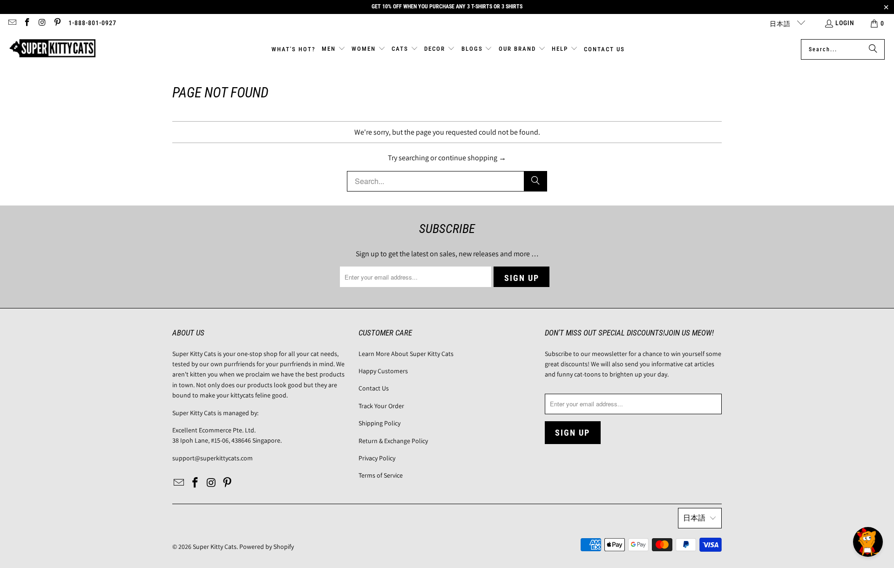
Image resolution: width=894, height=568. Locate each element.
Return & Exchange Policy (393, 441)
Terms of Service (381, 475)
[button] (333, 49)
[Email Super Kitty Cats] (11, 23)
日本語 (781, 23)
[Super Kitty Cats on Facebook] (27, 23)
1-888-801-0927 (92, 23)
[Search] (873, 49)
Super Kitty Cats (215, 546)
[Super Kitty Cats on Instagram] (42, 23)
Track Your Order (381, 406)
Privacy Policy (377, 458)
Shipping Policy (379, 423)
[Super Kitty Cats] (52, 49)
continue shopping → (472, 158)
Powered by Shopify (266, 546)
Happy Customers (383, 371)
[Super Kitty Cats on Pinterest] (57, 23)
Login (844, 23)
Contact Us (374, 388)
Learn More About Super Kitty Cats (406, 353)
